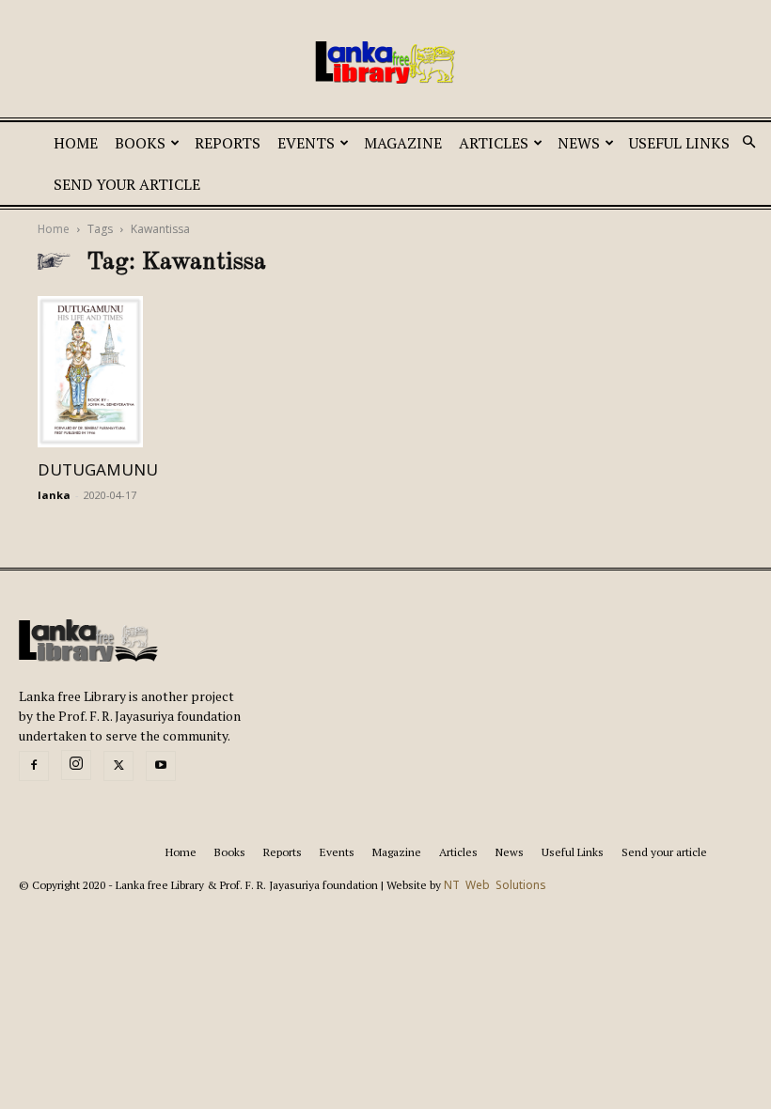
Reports (227, 143)
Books (140, 143)
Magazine (403, 143)
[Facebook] (34, 766)
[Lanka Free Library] (385, 62)
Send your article (127, 184)
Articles (493, 143)
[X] (118, 766)
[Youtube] (161, 766)
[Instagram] (76, 765)
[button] (748, 142)
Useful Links (679, 143)
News (579, 143)
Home (76, 143)
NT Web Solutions (495, 885)
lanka (54, 495)
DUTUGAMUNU (98, 470)
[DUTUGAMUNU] (145, 371)
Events (306, 143)
